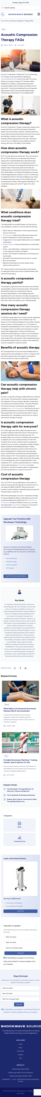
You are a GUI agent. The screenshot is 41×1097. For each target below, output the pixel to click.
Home (3, 21)
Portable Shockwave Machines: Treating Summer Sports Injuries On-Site (20, 761)
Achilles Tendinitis (9, 244)
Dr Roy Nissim (21, 465)
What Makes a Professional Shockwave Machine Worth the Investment (20, 710)
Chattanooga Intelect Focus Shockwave (20, 1072)
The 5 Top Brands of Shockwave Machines (21, 795)
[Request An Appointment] (2, 14)
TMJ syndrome (8, 235)
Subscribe (21, 953)
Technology (20, 1051)
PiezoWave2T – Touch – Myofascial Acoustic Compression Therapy (20, 1080)
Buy (20, 1058)
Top (39, 1095)
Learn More (20, 911)
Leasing (20, 1054)
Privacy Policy (20, 1093)
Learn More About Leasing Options (15, 576)
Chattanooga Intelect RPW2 (20, 1069)
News (7, 21)
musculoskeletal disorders (9, 79)
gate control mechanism (16, 408)
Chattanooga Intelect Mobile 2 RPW (21, 1076)
